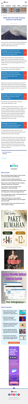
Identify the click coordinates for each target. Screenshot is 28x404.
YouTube (19, 396)
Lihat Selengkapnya (14, 342)
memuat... (4, 153)
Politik (18, 5)
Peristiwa (4, 158)
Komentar (15, 168)
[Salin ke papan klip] (17, 166)
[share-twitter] (13, 166)
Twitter (17, 396)
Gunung (3, 42)
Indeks (14, 5)
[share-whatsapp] (15, 166)
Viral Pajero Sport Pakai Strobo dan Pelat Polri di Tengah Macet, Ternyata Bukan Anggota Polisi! (11, 52)
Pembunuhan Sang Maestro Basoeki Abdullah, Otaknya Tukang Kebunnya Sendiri (12, 96)
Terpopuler (8, 5)
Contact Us (16, 397)
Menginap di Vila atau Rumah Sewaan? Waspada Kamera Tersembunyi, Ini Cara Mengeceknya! (10, 325)
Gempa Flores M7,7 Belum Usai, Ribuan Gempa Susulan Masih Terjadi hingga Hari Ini (10, 337)
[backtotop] (14, 389)
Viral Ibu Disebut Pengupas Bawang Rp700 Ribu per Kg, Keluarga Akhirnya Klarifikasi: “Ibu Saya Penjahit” (10, 331)
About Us (11, 397)
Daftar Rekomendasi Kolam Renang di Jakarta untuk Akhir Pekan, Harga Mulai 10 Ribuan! (10, 312)
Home (2, 5)
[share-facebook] (11, 166)
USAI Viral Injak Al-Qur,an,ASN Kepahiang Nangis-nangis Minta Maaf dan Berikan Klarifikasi (11, 125)
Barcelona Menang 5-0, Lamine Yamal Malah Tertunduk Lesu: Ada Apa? (9, 318)
